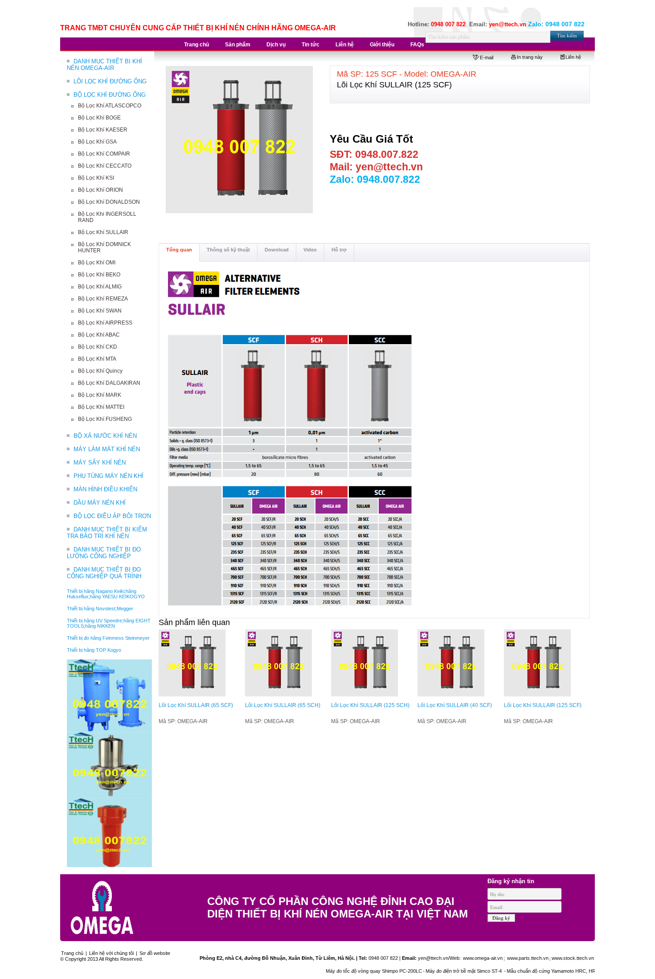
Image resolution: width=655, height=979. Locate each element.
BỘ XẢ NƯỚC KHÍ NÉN (105, 435)
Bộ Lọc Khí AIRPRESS (105, 323)
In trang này (530, 57)
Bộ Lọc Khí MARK (99, 395)
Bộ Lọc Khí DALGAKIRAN (109, 383)
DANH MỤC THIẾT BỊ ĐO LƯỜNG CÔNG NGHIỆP (104, 552)
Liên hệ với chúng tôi (111, 953)
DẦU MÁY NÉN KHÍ (100, 502)
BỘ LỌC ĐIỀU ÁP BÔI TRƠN (112, 516)
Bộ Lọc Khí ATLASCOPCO (109, 106)
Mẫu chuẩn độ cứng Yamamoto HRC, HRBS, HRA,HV (548, 971)
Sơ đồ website (154, 953)
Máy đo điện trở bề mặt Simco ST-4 (447, 971)
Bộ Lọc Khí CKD (97, 347)
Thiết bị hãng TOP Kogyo (94, 650)
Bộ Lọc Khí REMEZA (103, 299)
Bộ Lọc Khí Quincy (100, 371)
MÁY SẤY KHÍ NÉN (100, 462)
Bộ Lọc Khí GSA (97, 142)
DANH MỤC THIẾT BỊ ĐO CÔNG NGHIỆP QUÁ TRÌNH (104, 573)
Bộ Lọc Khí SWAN (100, 311)
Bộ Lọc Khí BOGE (99, 118)
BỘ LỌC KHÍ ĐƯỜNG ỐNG (110, 94)
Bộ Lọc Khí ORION (100, 190)
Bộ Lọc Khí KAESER (102, 130)
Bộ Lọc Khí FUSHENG (105, 419)
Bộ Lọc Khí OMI (96, 262)
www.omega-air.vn (482, 958)
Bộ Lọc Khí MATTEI (101, 407)
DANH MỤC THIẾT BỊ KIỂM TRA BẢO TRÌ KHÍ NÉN (107, 532)
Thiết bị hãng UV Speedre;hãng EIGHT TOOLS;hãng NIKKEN (109, 623)
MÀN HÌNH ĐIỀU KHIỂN (105, 489)
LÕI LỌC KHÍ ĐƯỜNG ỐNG (110, 81)
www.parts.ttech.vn (528, 958)
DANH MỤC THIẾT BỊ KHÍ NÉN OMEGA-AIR (104, 64)
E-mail (486, 57)
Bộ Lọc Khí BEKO (99, 274)
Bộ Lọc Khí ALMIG (100, 287)
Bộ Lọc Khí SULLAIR (103, 232)
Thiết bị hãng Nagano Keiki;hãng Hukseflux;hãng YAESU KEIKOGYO (106, 593)
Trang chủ (72, 953)
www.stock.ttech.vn (573, 958)
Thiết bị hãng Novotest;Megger (100, 608)
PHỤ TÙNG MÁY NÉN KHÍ (108, 476)
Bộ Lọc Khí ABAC (99, 335)
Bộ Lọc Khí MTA (97, 359)
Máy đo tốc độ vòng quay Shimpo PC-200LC (356, 971)
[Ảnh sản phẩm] (240, 140)
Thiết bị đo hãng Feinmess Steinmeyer (108, 638)
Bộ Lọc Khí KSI (96, 178)
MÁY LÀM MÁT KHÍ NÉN (107, 449)
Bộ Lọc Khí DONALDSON (109, 202)
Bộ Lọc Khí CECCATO (104, 166)
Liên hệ (573, 57)
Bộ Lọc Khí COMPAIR (104, 154)
